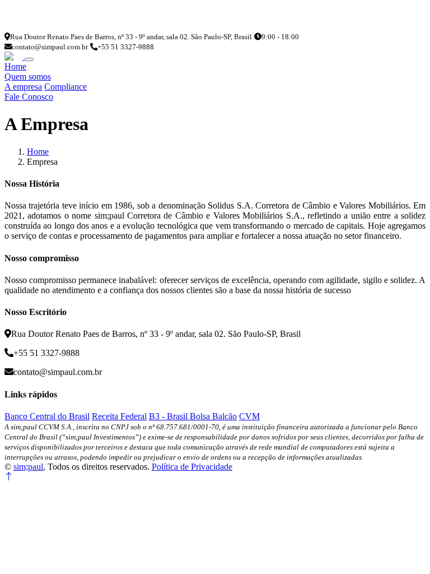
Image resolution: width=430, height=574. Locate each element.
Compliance (65, 86)
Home (15, 66)
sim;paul (28, 466)
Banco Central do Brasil (47, 416)
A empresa (23, 86)
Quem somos (27, 76)
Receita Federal (119, 416)
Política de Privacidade (192, 466)
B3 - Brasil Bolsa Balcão (193, 416)
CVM (249, 416)
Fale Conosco (28, 96)
